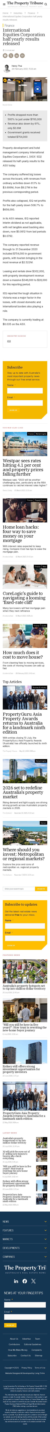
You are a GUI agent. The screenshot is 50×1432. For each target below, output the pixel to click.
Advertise (26, 1338)
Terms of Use (40, 1367)
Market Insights (41, 433)
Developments (11, 1248)
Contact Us (26, 1355)
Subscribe (12, 1355)
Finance (31, 13)
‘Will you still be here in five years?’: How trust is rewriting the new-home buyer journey (25, 1027)
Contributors (14, 1344)
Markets (8, 1239)
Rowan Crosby (7, 490)
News (44, 566)
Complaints (37, 1350)
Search (41, 889)
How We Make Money (17, 1350)
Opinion (43, 822)
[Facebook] (25, 1281)
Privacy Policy (27, 1367)
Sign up (13, 410)
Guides (44, 625)
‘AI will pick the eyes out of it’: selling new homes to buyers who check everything (16, 1155)
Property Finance (40, 500)
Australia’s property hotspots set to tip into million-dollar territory (24, 987)
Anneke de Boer (8, 556)
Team (37, 1338)
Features (8, 1230)
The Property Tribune (10, 751)
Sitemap (38, 1355)
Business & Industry (39, 687)
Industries (18, 13)
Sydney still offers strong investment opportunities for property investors (21, 1069)
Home (5, 13)
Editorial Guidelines (32, 1344)
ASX (9, 341)
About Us (14, 1338)
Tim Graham (7, 813)
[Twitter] (33, 1281)
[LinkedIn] (16, 1281)
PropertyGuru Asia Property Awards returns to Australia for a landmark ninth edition (24, 1116)
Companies (9, 1256)
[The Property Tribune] (25, 1269)
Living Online (40, 1373)
